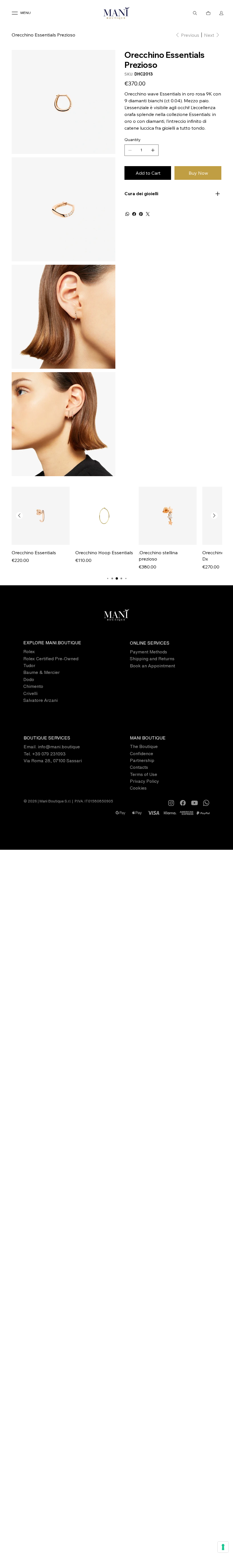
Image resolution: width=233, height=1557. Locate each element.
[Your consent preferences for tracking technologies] (223, 1547)
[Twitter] (148, 214)
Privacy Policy (144, 781)
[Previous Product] (19, 515)
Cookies (138, 788)
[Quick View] (41, 516)
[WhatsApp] (127, 214)
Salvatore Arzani (40, 700)
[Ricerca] (195, 13)
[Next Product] (214, 515)
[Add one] (153, 150)
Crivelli (30, 693)
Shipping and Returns (152, 659)
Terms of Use (143, 774)
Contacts (139, 767)
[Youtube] (194, 803)
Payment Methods (148, 652)
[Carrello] (208, 13)
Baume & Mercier (41, 672)
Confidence (141, 753)
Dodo (28, 679)
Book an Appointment (152, 666)
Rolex (29, 651)
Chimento (33, 686)
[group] (116, 528)
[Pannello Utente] (222, 13)
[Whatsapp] (206, 803)
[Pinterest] (141, 214)
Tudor (29, 665)
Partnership (142, 760)
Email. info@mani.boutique (52, 747)
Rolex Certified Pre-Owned (50, 659)
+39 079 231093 (49, 754)
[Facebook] (134, 214)
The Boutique (144, 746)
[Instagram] (171, 803)
